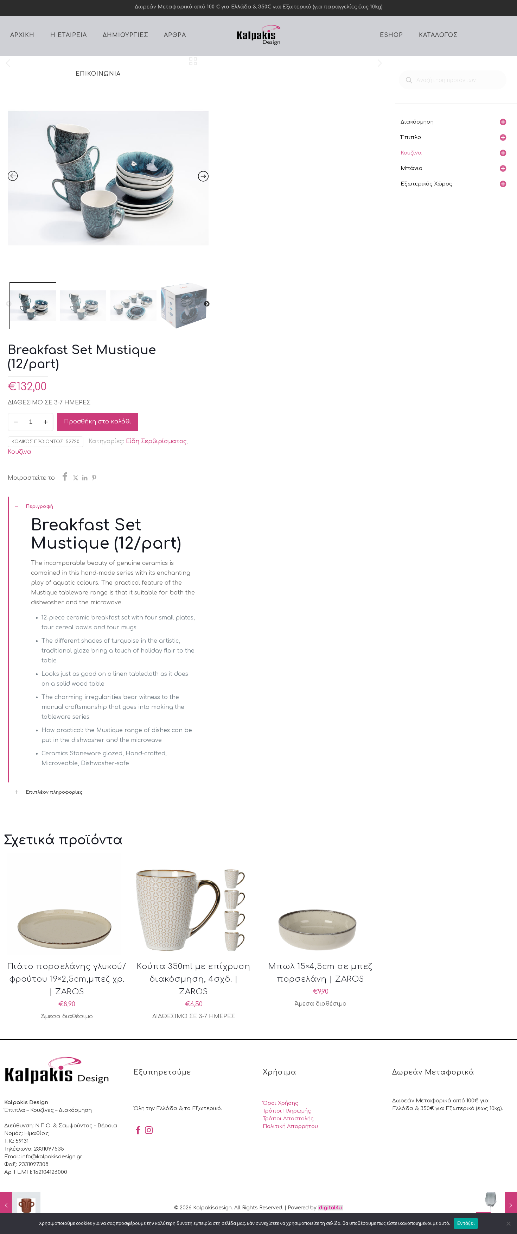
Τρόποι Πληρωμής (287, 1111)
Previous (8, 304)
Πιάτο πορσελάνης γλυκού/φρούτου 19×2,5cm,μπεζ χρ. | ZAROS (66, 979)
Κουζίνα (19, 452)
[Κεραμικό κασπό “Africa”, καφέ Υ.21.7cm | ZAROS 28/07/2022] (20, 1206)
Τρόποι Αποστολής (288, 1119)
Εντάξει (465, 1223)
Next (206, 304)
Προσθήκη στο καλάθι (97, 421)
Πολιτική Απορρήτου (290, 1126)
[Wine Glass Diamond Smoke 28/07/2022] (497, 1206)
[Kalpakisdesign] (259, 34)
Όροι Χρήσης (280, 1103)
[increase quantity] (45, 422)
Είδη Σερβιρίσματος (156, 441)
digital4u (330, 1207)
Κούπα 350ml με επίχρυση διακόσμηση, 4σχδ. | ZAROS (193, 979)
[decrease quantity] (15, 422)
